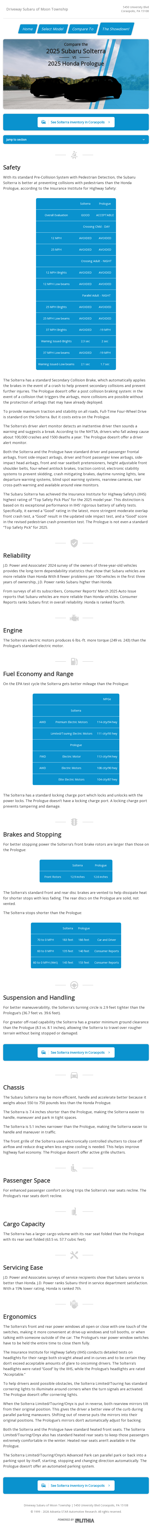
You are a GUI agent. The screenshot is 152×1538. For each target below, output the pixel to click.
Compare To (83, 29)
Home (27, 29)
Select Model (52, 29)
